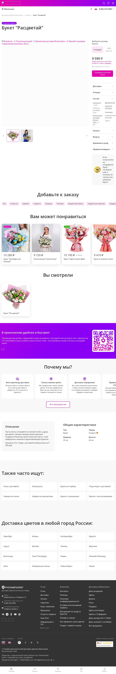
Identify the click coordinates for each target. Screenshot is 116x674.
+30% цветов (109, 49)
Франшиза (45, 610)
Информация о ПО (47, 623)
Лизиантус (97, 103)
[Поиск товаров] (104, 3)
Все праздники (95, 625)
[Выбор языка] (95, 9)
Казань (35, 536)
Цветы (91, 595)
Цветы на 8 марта (96, 610)
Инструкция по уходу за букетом (70, 612)
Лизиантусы (37, 486)
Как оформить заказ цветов (72, 621)
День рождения (96, 591)
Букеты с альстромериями (100, 496)
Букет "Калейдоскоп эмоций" (12, 244)
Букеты (92, 599)
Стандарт (98, 49)
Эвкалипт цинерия (108, 107)
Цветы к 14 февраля (97, 614)
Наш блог (45, 618)
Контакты (64, 591)
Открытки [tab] (14, 204)
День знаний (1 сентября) (100, 622)
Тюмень (63, 546)
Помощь (64, 595)
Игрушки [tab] (48, 204)
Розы (91, 602)
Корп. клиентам (47, 606)
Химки (92, 566)
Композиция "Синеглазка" (45, 256)
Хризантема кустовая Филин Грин (97, 118)
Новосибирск (66, 566)
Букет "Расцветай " (12, 313)
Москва (35, 546)
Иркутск (92, 536)
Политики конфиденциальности (69, 600)
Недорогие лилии (11, 496)
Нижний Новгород (97, 556)
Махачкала (9, 9)
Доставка (45, 595)
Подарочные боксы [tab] (75, 204)
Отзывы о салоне (67, 618)
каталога (108, 63)
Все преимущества (58, 404)
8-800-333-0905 (10, 603)
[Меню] (113, 3)
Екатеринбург (66, 536)
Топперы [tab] (60, 204)
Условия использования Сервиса (70, 606)
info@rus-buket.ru (11, 609)
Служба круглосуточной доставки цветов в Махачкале (26, 649)
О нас (43, 591)
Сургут (6, 546)
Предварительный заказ (102, 73)
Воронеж (93, 546)
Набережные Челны (41, 566)
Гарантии (45, 602)
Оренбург (8, 536)
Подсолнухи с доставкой (100, 486)
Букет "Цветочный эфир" (74, 243)
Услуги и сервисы (48, 614)
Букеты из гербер (68, 486)
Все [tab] (4, 204)
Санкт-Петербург (39, 556)
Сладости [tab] (37, 204)
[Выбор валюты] (91, 9)
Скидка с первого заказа (70, 625)
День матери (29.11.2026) (100, 618)
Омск (6, 566)
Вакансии (45, 628)
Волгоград (8, 556)
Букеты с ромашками (69, 496)
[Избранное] (108, 3)
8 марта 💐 (93, 433)
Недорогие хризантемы (42, 496)
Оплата (44, 599)
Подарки (93, 606)
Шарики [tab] (26, 204)
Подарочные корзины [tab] (96, 204)
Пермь (63, 556)
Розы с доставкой (11, 486)
